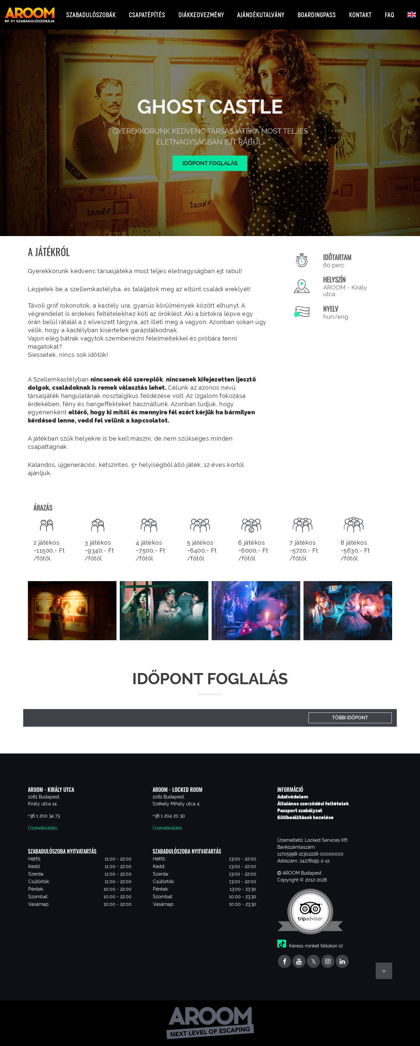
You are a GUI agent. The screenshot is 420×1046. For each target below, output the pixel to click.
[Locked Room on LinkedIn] (342, 962)
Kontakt (360, 14)
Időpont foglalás (210, 163)
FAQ (389, 14)
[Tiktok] (282, 945)
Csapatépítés (147, 14)
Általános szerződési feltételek (313, 803)
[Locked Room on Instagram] (328, 962)
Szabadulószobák (91, 14)
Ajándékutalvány (260, 14)
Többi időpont (350, 717)
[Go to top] (384, 971)
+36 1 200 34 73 (44, 815)
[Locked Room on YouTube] (299, 962)
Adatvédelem (292, 796)
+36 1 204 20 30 (169, 815)
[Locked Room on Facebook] (284, 962)
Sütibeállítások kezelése (305, 817)
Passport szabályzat (299, 810)
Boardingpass (317, 14)
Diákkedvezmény (201, 14)
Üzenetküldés (42, 828)
